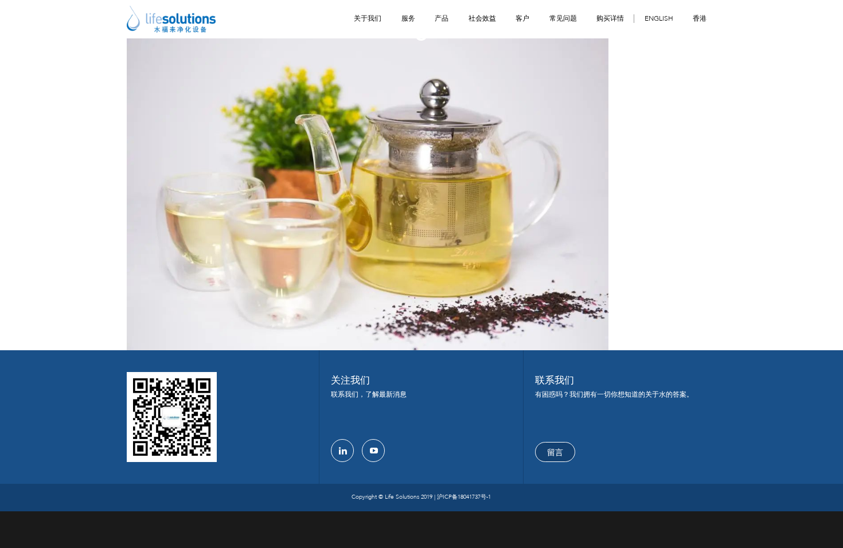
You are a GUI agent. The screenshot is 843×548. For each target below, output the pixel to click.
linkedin (342, 450)
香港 (700, 18)
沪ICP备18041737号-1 (464, 497)
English (659, 18)
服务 (408, 18)
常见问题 (563, 18)
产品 (441, 18)
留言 (555, 452)
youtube (373, 450)
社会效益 (482, 18)
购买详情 (610, 18)
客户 (522, 18)
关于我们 (367, 18)
